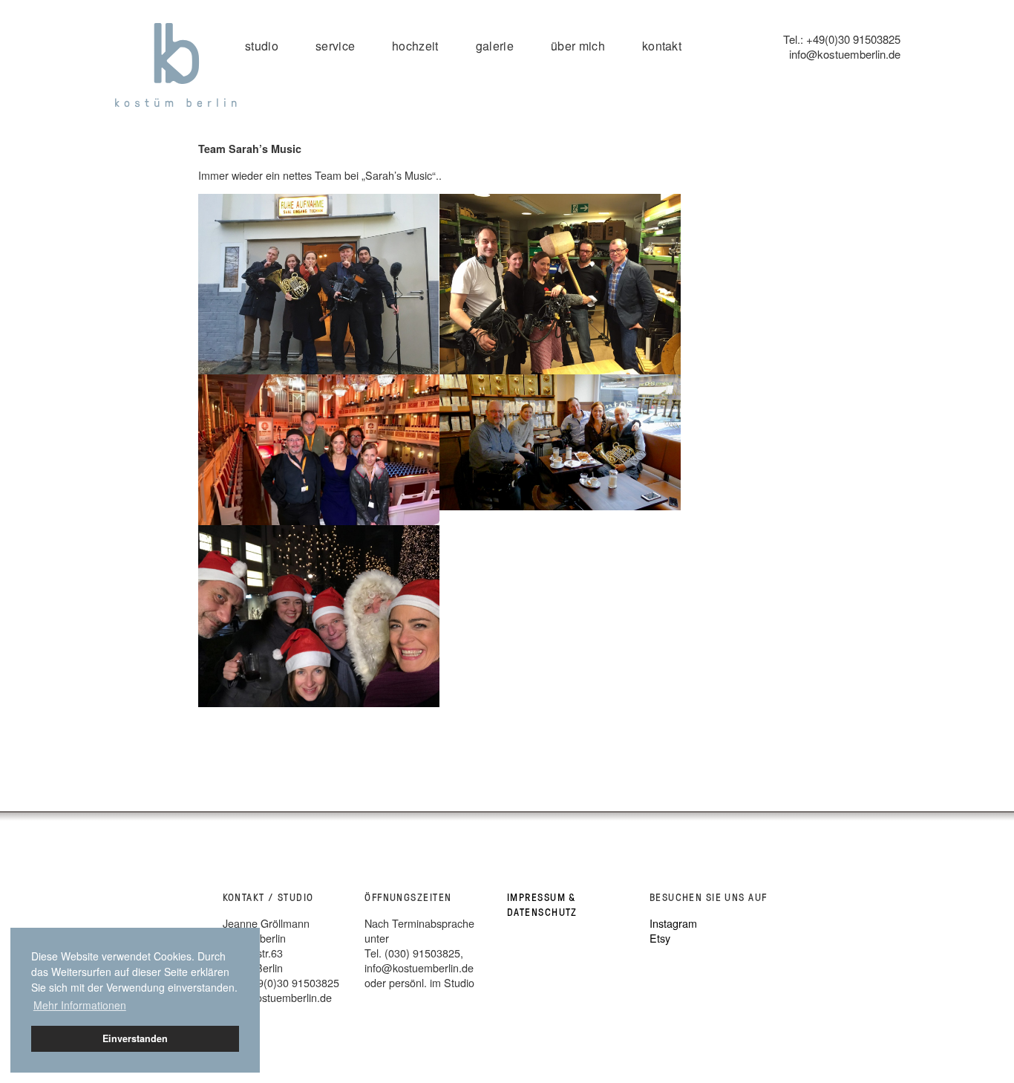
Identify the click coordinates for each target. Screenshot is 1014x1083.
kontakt (661, 45)
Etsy (660, 938)
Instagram (673, 923)
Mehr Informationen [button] (79, 1005)
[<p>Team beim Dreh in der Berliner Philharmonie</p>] (560, 284)
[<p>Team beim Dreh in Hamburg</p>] (560, 442)
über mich (578, 45)
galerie (495, 45)
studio (261, 45)
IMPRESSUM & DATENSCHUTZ (542, 904)
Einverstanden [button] (135, 1038)
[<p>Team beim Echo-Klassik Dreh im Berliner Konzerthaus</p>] (318, 449)
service (335, 45)
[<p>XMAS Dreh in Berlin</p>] (318, 615)
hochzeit (415, 45)
